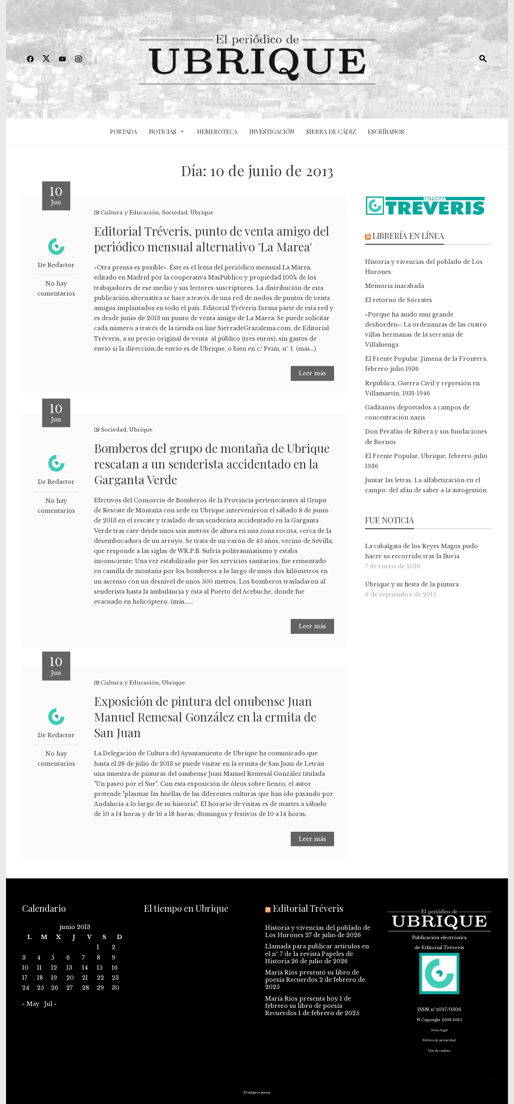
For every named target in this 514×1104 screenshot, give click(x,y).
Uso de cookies (439, 1051)
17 (24, 977)
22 (100, 977)
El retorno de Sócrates (398, 300)
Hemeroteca (217, 131)
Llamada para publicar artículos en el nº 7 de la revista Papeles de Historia (317, 953)
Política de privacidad (439, 1040)
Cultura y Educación (130, 212)
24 (25, 987)
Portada (123, 131)
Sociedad (175, 212)
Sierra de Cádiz (331, 131)
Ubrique (202, 212)
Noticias (162, 131)
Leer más (312, 373)
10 (25, 967)
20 (70, 977)
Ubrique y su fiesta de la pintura (412, 584)
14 (85, 967)
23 (115, 977)
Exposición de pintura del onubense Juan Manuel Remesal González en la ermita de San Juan (205, 716)
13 (69, 967)
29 (100, 987)
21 (85, 977)
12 (54, 967)
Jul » (50, 1003)
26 (54, 987)
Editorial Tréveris (308, 908)
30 (115, 987)
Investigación (271, 131)
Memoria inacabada (394, 286)
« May (30, 1003)
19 (54, 977)
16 (115, 967)
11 (39, 967)
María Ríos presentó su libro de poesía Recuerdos (312, 976)
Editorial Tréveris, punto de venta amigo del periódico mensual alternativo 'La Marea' (211, 239)
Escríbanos (386, 131)
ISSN (423, 1009)
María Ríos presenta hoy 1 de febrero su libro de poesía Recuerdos (308, 1006)
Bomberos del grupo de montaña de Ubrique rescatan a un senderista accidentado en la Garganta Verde (212, 463)
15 (99, 967)
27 (69, 987)
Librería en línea (408, 235)
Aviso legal (439, 1030)
